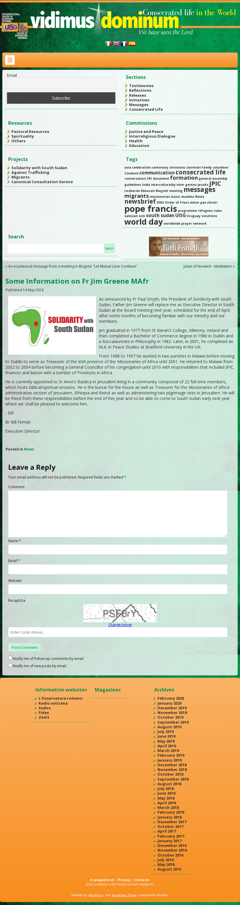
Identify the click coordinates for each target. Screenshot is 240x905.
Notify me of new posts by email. (40, 665)
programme (187, 211)
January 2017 (169, 840)
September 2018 (172, 779)
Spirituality (22, 136)
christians (177, 167)
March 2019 (168, 750)
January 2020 (169, 703)
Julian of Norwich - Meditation (208, 266)
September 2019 (172, 722)
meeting (176, 191)
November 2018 (172, 769)
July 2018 (165, 788)
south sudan (160, 215)
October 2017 (170, 826)
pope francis (150, 208)
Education (139, 145)
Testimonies (141, 85)
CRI (149, 178)
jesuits (203, 185)
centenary (160, 167)
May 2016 (165, 864)
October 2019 (170, 717)
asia (127, 167)
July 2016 (165, 859)
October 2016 (170, 855)
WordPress (96, 895)
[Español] (132, 46)
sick (142, 216)
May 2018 (165, 798)
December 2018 (171, 764)
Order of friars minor (182, 202)
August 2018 (169, 783)
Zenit (44, 717)
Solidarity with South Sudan (39, 167)
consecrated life (201, 172)
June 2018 (166, 793)
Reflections (140, 90)
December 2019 (171, 707)
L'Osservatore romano (61, 698)
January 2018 (169, 817)
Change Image (120, 624)
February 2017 (170, 836)
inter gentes (186, 185)
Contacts (141, 880)
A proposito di (102, 880)
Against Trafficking (30, 172)
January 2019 (169, 760)
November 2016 (172, 850)
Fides (44, 712)
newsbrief (140, 201)
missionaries (160, 197)
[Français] (124, 46)
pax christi (208, 202)
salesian (131, 216)
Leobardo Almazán (139, 191)
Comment (16, 486)
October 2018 (170, 774)
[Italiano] (108, 46)
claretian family (199, 167)
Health (136, 140)
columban (220, 167)
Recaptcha (16, 600)
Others (18, 140)
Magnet (162, 191)
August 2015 (169, 869)
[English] (116, 46)
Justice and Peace (146, 131)
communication (157, 173)
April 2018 (166, 802)
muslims (187, 197)
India (146, 185)
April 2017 (166, 831)
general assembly (213, 178)
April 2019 (166, 745)
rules (218, 211)
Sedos (45, 707)
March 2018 (168, 807)
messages (199, 189)
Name (14, 540)
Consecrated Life (146, 109)
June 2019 (166, 736)
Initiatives (139, 100)
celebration (141, 167)
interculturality (163, 185)
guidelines (132, 185)
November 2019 (172, 712)
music (175, 197)
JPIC (215, 183)
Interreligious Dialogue (152, 136)
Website (15, 580)
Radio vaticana (53, 703)
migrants (136, 195)
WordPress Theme (124, 895)
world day (143, 221)
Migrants (20, 177)
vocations (209, 216)
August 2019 (169, 726)
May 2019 (165, 741)
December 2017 (171, 821)
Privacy (124, 880)
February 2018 (170, 812)
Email (12, 75)
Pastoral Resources (30, 131)
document (161, 178)
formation (184, 177)
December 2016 (171, 845)
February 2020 (170, 698)
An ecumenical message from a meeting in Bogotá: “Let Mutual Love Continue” (72, 266)
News (199, 197)
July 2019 (165, 731)
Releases (137, 95)
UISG (180, 215)
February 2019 (170, 755)
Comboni (131, 173)
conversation (135, 178)
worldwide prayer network (185, 223)
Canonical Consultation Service (42, 181)
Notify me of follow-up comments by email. (48, 658)
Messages (138, 104)
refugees (205, 211)
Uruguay (193, 216)
